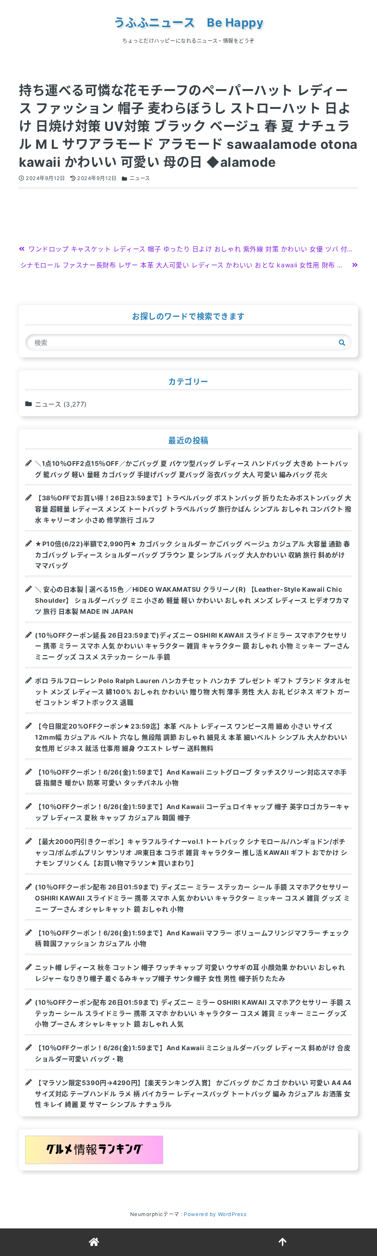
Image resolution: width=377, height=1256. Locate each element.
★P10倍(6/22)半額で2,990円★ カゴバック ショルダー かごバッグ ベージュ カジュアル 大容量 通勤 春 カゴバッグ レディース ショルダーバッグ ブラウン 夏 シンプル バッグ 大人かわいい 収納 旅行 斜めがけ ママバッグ (192, 555)
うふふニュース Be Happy (189, 22)
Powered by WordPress (215, 1214)
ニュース (140, 178)
